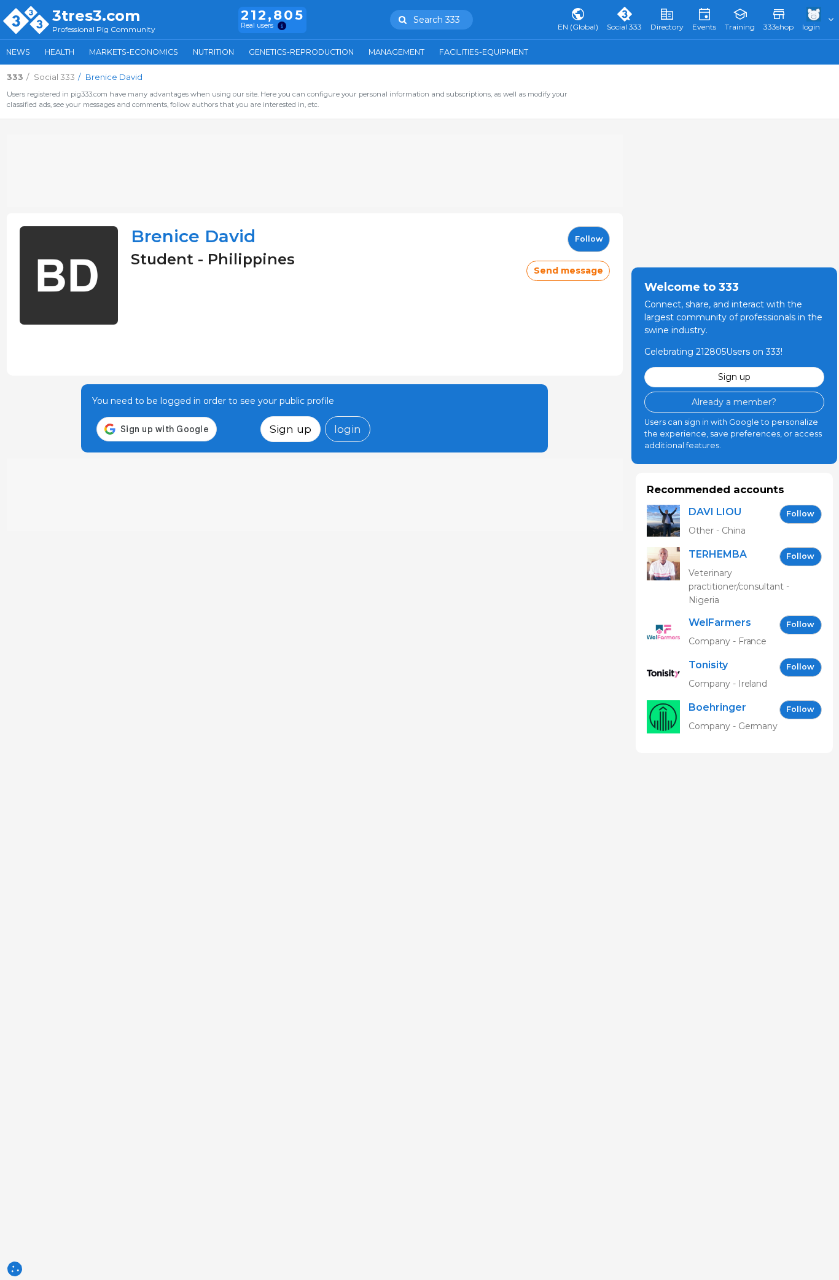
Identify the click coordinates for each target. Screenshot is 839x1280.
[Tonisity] (668, 675)
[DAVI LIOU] (668, 522)
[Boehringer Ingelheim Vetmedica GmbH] (668, 717)
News (18, 52)
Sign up (290, 428)
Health (59, 52)
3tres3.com (96, 16)
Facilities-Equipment (483, 52)
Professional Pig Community (103, 30)
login (347, 428)
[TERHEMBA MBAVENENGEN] (668, 577)
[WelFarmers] (668, 632)
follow (589, 238)
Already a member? (734, 402)
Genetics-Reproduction (301, 52)
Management (396, 52)
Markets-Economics (133, 52)
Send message (568, 270)
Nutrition (213, 52)
